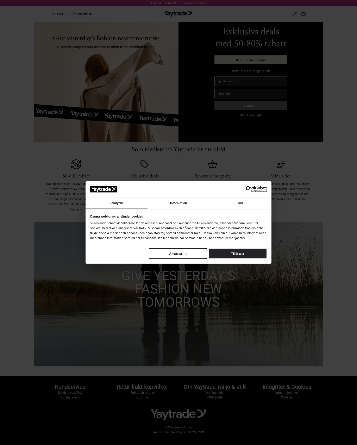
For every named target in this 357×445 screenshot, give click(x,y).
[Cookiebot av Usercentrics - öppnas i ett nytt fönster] (249, 189)
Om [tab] (240, 203)
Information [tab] (178, 203)
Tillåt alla (237, 253)
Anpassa (175, 253)
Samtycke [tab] (116, 203)
